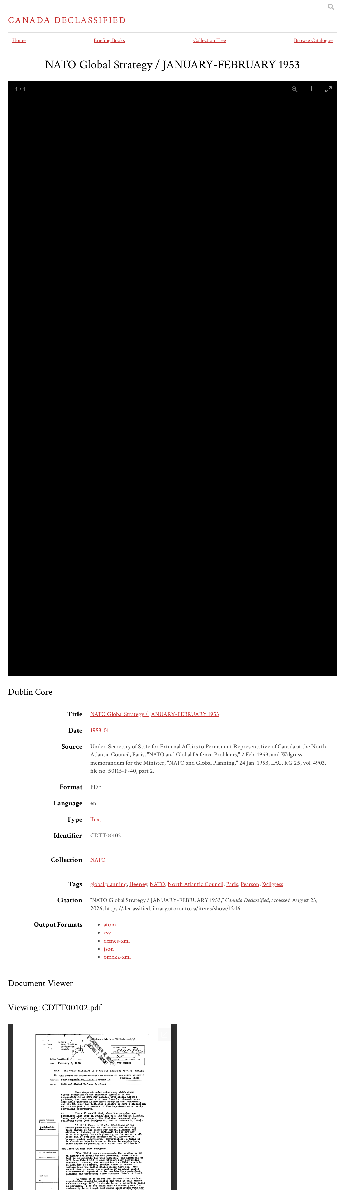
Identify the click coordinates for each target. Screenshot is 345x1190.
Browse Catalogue (313, 40)
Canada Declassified (67, 20)
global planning (108, 884)
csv (107, 932)
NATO (98, 860)
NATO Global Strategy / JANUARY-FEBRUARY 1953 (154, 714)
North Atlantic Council (195, 884)
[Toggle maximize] (328, 89)
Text (95, 819)
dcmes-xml (117, 941)
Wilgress (272, 884)
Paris (232, 884)
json (109, 949)
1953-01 (99, 730)
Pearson (250, 884)
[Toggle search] (331, 7)
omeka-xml (117, 957)
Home (19, 40)
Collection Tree (209, 40)
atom (110, 924)
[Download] (311, 89)
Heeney (138, 884)
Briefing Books (109, 40)
